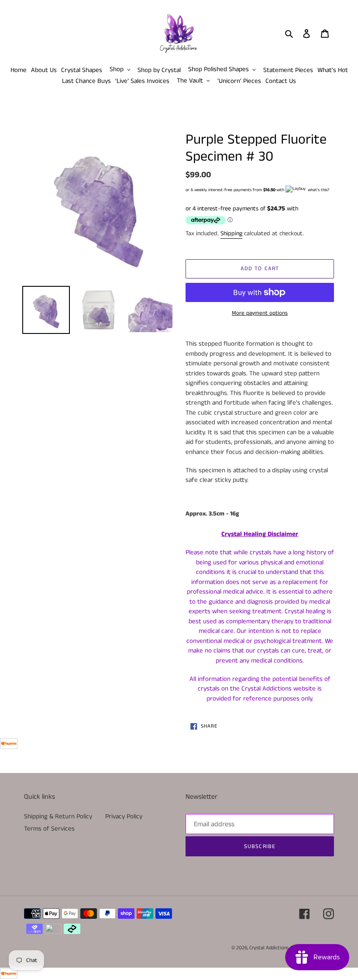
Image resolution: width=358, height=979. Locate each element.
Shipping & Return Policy (58, 816)
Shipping (231, 233)
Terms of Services (49, 828)
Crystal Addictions (269, 948)
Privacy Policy (123, 816)
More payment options (260, 313)
